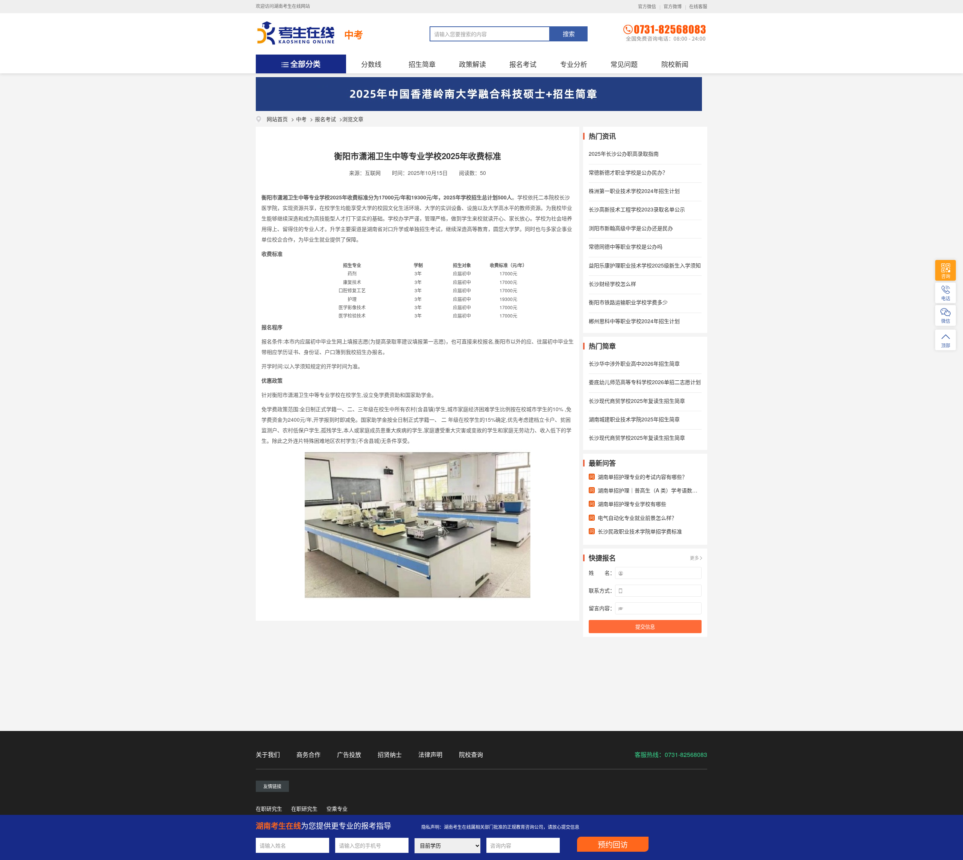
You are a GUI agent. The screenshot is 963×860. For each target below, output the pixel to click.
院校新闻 (674, 64)
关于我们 (268, 754)
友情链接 (272, 786)
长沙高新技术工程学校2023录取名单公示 (637, 209)
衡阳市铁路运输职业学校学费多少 (628, 302)
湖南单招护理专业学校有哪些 (632, 503)
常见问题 (624, 64)
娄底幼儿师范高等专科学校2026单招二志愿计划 (645, 382)
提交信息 (645, 627)
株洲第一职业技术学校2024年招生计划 (634, 190)
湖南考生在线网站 (292, 6)
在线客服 (698, 6)
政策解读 (472, 64)
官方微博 (673, 6)
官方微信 (647, 6)
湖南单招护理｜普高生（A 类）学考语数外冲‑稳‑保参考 (663, 490)
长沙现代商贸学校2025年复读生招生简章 (637, 400)
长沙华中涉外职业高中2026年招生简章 (634, 363)
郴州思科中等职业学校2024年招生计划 (634, 321)
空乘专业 (337, 808)
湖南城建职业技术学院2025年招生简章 (634, 419)
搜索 (569, 34)
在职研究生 (269, 808)
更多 (694, 558)
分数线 (371, 64)
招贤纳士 (390, 754)
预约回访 (613, 845)
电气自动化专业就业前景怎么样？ (637, 517)
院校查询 (471, 754)
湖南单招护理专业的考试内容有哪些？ (642, 476)
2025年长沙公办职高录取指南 (624, 153)
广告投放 (349, 754)
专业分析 (573, 64)
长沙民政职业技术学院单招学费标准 (640, 531)
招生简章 (422, 64)
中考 (353, 34)
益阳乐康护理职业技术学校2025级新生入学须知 (645, 265)
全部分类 (305, 63)
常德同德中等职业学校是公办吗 (625, 246)
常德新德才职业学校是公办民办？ (628, 172)
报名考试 (522, 64)
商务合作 (308, 754)
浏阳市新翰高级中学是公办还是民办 (631, 228)
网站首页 (277, 119)
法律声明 (430, 754)
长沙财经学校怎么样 (612, 283)
